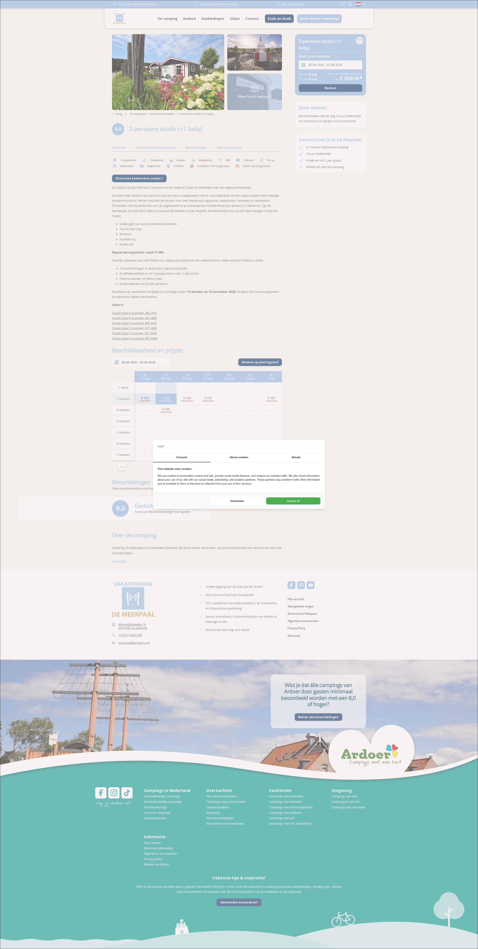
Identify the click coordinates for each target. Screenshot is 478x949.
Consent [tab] (181, 457)
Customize (237, 500)
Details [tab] (296, 457)
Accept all (293, 500)
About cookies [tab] (239, 457)
